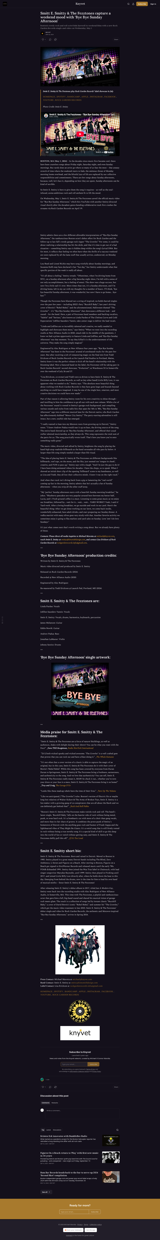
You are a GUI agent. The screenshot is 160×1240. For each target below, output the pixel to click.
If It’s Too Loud (76, 838)
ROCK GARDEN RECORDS (68, 100)
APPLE (84, 96)
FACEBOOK (110, 96)
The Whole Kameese (105, 757)
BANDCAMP (73, 96)
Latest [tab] (48, 1130)
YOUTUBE (48, 100)
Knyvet (48, 32)
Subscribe (142, 4)
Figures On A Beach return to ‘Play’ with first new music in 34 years (69, 1154)
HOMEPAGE (49, 96)
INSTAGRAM (96, 96)
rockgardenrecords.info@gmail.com (72, 542)
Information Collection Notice (79, 1071)
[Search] (128, 4)
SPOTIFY (61, 96)
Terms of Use (90, 1069)
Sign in (153, 4)
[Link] (37, 555)
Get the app (90, 1230)
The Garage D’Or (63, 785)
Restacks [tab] (55, 1103)
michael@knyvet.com (105, 536)
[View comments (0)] (50, 39)
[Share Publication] (133, 4)
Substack (69, 1235)
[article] (80, 1141)
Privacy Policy (96, 1071)
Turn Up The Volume (107, 791)
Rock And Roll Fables (80, 806)
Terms (86, 1224)
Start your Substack (74, 1230)
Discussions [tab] (57, 1130)
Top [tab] (43, 1130)
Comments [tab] (45, 1103)
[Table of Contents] (2, 620)
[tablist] (49, 1103)
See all (44, 1192)
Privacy (80, 1224)
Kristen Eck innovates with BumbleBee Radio (63, 1136)
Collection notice (96, 1224)
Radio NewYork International (80, 748)
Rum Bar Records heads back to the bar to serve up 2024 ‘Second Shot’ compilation (69, 1174)
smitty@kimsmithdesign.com (73, 539)
